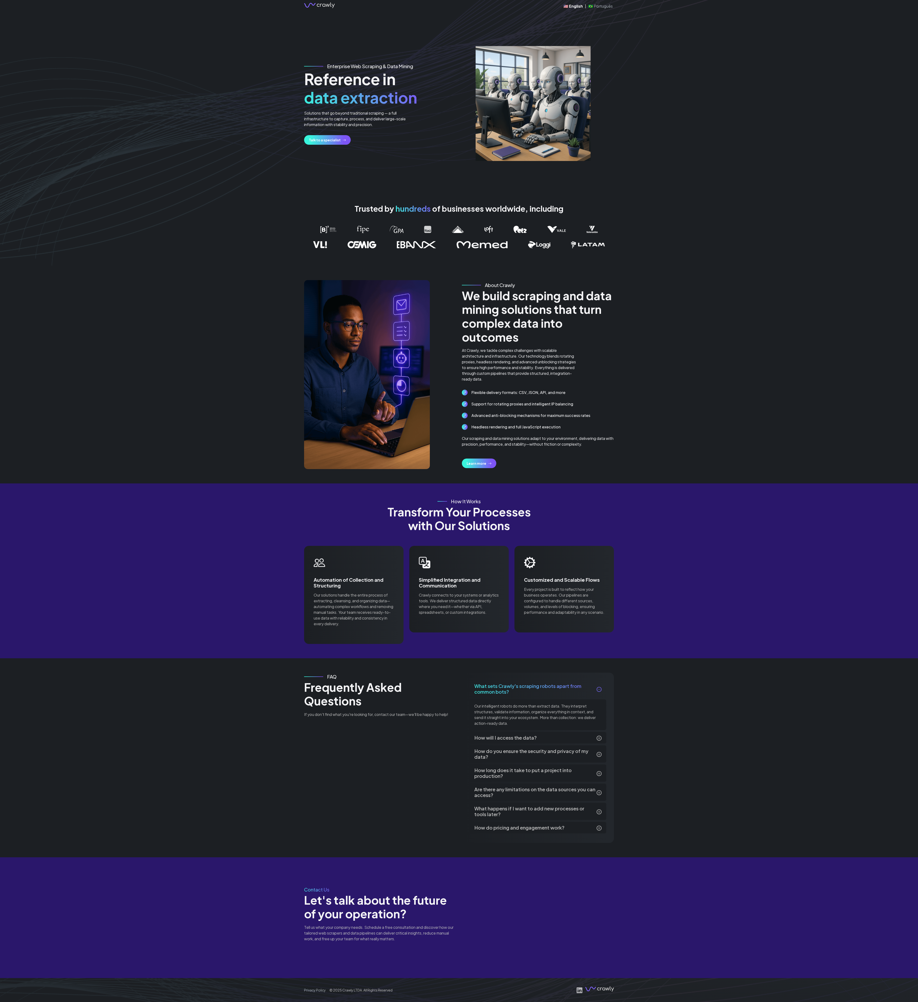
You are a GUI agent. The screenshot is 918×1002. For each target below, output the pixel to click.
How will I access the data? (505, 738)
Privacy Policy (315, 990)
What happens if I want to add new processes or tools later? (529, 811)
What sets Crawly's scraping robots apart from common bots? (527, 689)
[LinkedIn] (579, 990)
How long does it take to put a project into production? (523, 773)
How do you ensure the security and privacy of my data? (531, 754)
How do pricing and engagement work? (519, 827)
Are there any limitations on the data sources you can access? (534, 792)
